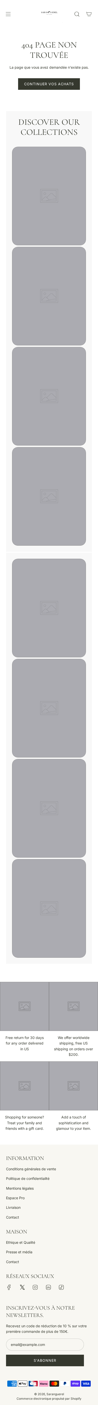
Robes (49, 664)
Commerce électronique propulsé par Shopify (49, 1398)
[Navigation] (8, 14)
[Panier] (89, 14)
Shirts (49, 152)
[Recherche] (77, 14)
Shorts (49, 564)
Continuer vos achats (49, 84)
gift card (49, 865)
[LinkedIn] (48, 1287)
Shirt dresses (49, 252)
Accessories (49, 764)
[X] (22, 1287)
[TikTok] (61, 1287)
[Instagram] (35, 1287)
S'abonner (45, 1360)
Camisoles (49, 453)
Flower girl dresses (49, 352)
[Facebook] (9, 1287)
